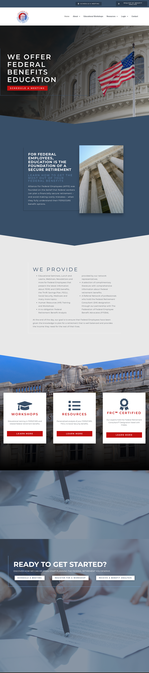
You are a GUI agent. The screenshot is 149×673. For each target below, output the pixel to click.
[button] (76, 16)
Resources (111, 16)
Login (123, 16)
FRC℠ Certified (124, 413)
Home (66, 16)
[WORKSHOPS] (25, 406)
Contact (135, 16)
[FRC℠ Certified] (124, 404)
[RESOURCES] (74, 406)
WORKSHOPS (24, 414)
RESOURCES (74, 414)
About (75, 16)
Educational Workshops (93, 16)
